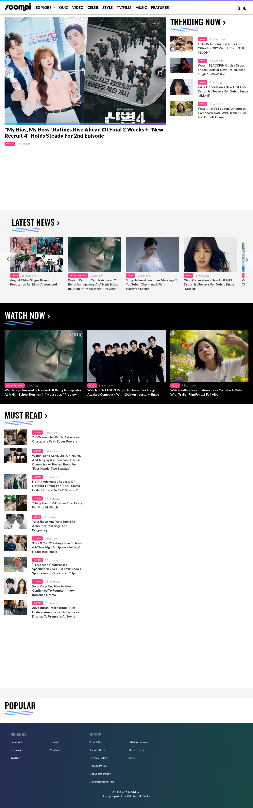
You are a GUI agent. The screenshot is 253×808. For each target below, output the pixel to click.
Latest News (33, 222)
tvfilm (37, 560)
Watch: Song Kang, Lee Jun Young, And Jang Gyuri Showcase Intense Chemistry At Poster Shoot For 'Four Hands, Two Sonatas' (56, 462)
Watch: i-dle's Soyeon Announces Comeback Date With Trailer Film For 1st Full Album (222, 113)
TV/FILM (124, 7)
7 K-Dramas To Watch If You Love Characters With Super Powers (56, 439)
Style (107, 7)
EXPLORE (43, 7)
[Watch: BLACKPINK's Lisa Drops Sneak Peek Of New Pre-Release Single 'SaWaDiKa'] (181, 65)
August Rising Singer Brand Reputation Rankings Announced (33, 282)
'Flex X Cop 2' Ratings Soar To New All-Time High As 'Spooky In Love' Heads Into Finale (57, 547)
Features (160, 7)
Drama (10, 143)
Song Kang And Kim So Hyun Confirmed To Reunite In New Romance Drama (53, 590)
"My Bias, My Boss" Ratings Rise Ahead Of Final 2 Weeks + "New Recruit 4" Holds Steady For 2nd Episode (84, 132)
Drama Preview (78, 275)
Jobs (132, 757)
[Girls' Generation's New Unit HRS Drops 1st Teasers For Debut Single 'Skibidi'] (181, 87)
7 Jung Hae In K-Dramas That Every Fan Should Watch (57, 505)
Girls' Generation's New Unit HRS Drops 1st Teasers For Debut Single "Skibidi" (223, 91)
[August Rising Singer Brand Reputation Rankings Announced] (36, 254)
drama (37, 432)
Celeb (93, 7)
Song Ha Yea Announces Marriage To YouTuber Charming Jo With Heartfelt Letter (152, 284)
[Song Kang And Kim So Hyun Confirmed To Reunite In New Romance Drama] (15, 586)
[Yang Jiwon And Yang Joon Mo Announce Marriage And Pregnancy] (15, 521)
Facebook (17, 742)
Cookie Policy (98, 765)
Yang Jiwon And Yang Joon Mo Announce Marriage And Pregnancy (53, 526)
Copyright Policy (100, 773)
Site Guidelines (138, 742)
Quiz (63, 7)
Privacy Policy (99, 757)
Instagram (17, 750)
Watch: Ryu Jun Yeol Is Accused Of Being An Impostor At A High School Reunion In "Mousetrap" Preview (93, 284)
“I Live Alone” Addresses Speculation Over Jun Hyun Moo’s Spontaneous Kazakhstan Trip (56, 569)
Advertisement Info (102, 781)
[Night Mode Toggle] (244, 9)
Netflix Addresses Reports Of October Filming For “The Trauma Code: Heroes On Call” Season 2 (56, 486)
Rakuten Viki (134, 796)
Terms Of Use (98, 750)
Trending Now (195, 21)
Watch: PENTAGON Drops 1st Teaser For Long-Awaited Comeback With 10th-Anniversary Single (123, 392)
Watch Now (25, 315)
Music (141, 7)
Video (77, 7)
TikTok (54, 742)
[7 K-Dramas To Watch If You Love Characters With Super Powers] (15, 437)
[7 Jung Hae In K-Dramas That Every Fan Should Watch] (15, 503)
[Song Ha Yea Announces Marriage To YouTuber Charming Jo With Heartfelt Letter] (152, 254)
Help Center (136, 750)
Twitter (15, 757)
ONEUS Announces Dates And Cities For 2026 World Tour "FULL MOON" (222, 48)
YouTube (55, 750)
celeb (37, 517)
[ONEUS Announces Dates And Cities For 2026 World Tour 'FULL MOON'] (181, 44)
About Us (95, 742)
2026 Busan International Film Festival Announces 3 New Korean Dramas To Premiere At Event (56, 612)
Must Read (23, 414)
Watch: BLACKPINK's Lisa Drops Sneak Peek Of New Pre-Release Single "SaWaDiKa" (221, 69)
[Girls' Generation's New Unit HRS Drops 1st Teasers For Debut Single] (210, 254)
